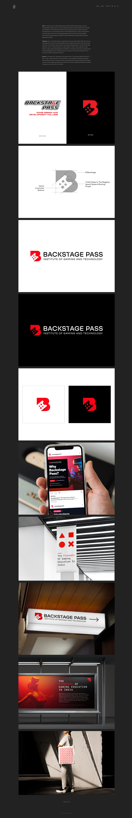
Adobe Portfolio (68, 813)
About (102, 6)
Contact (108, 6)
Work (97, 6)
